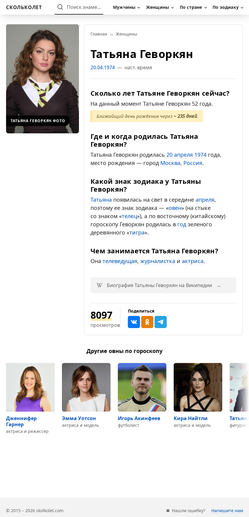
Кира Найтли (191, 418)
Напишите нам (227, 510)
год (181, 224)
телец (129, 216)
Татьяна (101, 199)
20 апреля (179, 154)
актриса (192, 261)
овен (175, 207)
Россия (192, 162)
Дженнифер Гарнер (21, 421)
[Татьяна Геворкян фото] (42, 78)
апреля (205, 199)
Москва (170, 162)
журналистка (157, 261)
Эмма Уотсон (79, 418)
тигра (137, 232)
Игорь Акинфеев (139, 418)
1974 (200, 154)
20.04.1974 (102, 67)
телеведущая (120, 261)
